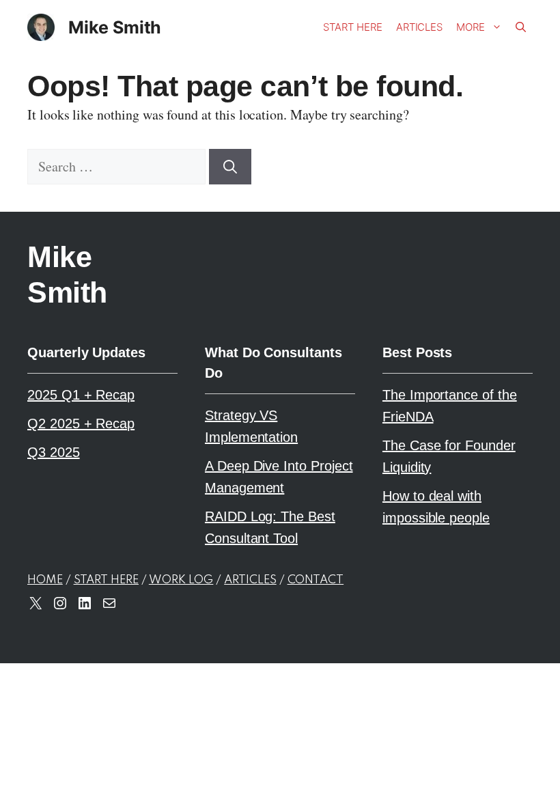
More (470, 26)
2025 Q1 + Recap (81, 394)
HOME (45, 580)
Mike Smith (114, 27)
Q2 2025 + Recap (81, 423)
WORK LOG (181, 580)
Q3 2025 (53, 452)
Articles (419, 26)
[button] (521, 27)
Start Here (352, 26)
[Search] (230, 166)
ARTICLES (250, 580)
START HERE (106, 580)
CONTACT (316, 580)
